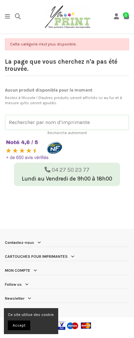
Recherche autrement (67, 133)
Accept (19, 325)
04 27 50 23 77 (69, 169)
